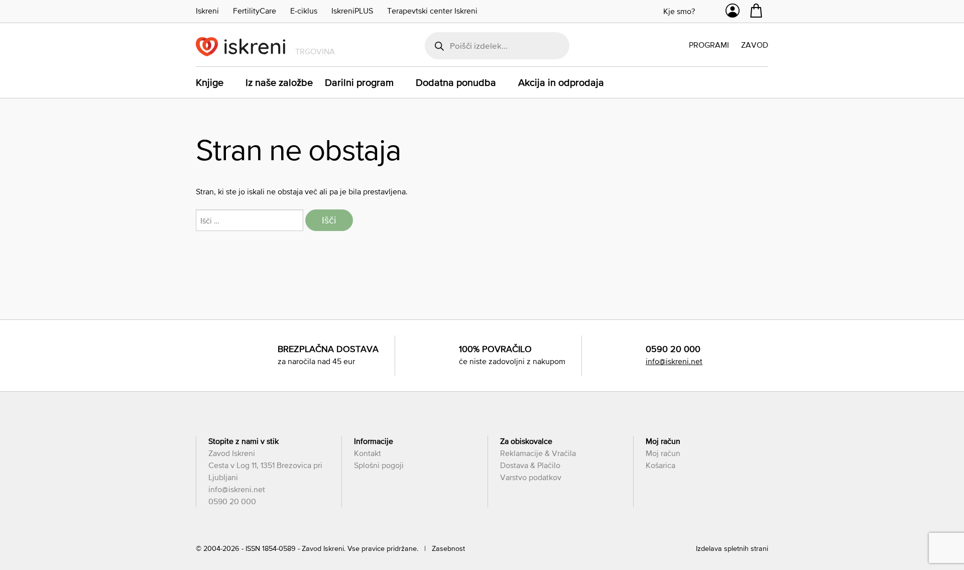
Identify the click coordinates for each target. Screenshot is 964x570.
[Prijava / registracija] (733, 13)
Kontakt (367, 453)
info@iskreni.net (674, 361)
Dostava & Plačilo (530, 465)
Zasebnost (448, 548)
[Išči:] (250, 220)
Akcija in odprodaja (561, 82)
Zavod (754, 44)
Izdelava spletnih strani (732, 548)
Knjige (209, 82)
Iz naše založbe (279, 82)
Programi (709, 44)
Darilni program (359, 82)
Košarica (660, 465)
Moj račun (663, 453)
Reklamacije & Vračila (538, 453)
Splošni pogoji (379, 465)
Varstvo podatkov (530, 477)
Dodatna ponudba (456, 82)
